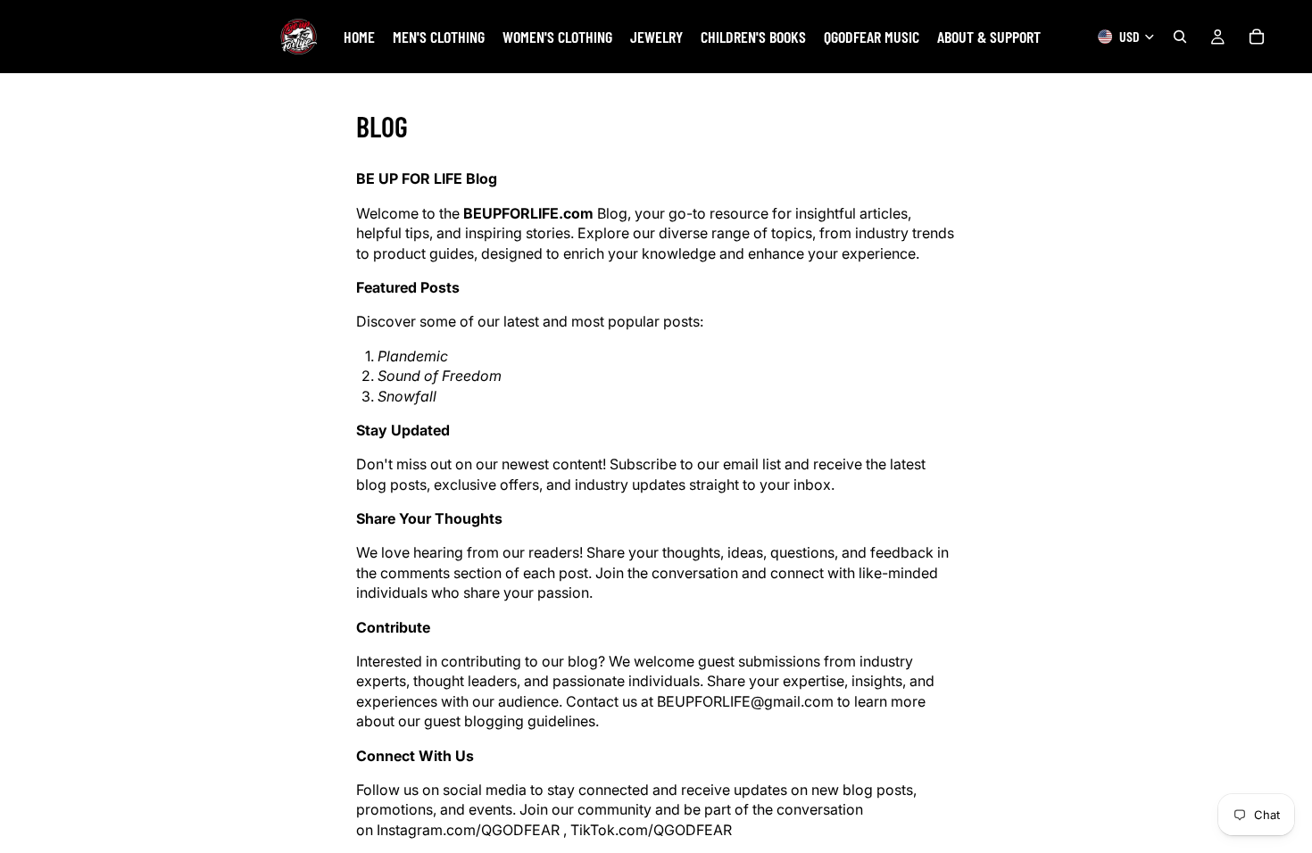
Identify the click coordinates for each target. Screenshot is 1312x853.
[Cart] (1256, 36)
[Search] (1180, 36)
